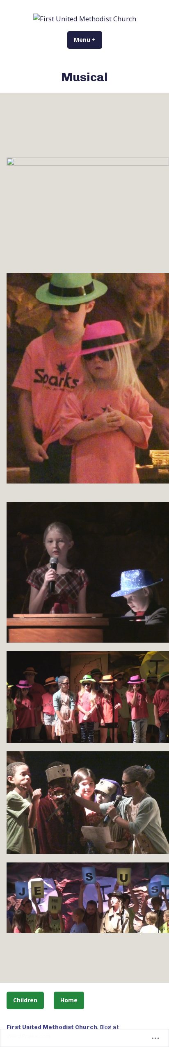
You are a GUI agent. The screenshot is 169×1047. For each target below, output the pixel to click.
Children (25, 1000)
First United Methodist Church (52, 1027)
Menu (88, 39)
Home (69, 1000)
